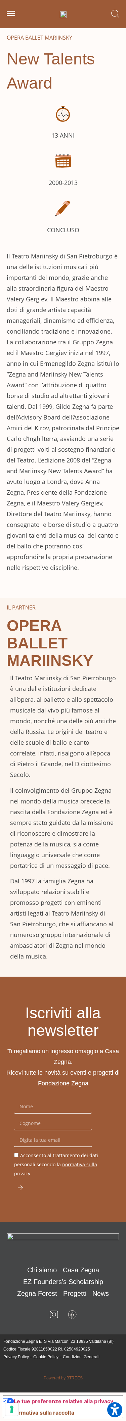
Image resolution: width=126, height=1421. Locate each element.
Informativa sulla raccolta (41, 1412)
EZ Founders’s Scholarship (63, 1281)
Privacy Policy (16, 1357)
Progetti (74, 1293)
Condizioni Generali (81, 1357)
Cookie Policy (45, 1357)
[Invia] (20, 1187)
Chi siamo (42, 1270)
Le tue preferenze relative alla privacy (63, 1401)
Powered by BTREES (63, 1378)
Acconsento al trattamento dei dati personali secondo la (56, 1164)
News (100, 1293)
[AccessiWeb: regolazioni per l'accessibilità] (115, 1410)
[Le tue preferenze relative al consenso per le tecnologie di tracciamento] (11, 1409)
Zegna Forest (37, 1293)
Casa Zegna (81, 1270)
